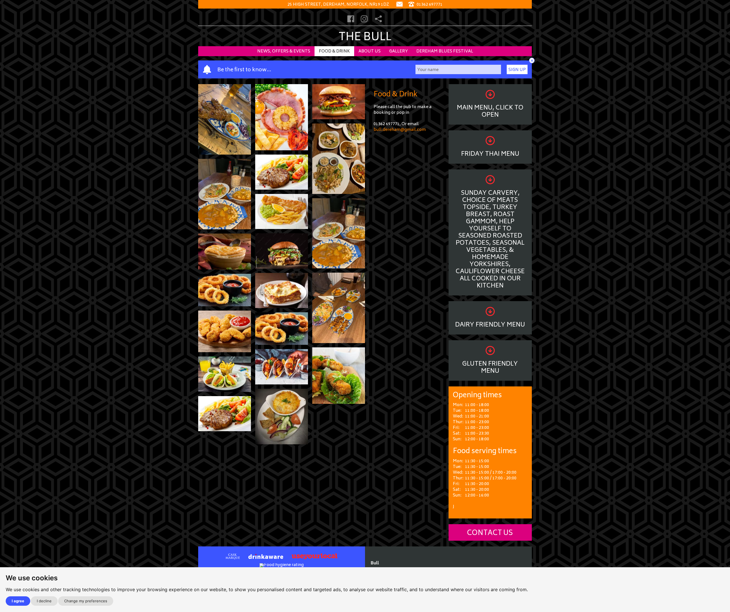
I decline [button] (44, 601)
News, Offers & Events (283, 51)
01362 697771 (429, 4)
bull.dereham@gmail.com (400, 129)
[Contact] (399, 4)
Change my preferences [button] (85, 601)
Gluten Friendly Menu (490, 368)
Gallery (398, 51)
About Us (369, 51)
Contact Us (490, 533)
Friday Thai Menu (490, 154)
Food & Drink (334, 51)
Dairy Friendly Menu (490, 325)
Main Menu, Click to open (490, 112)
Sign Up (517, 70)
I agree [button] (18, 601)
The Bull (365, 37)
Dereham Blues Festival (444, 51)
